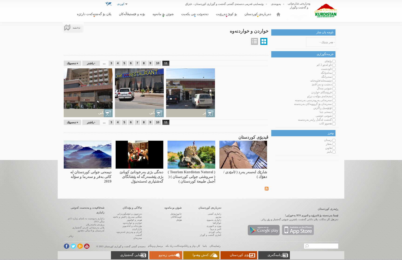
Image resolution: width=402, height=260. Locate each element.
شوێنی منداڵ (324, 88)
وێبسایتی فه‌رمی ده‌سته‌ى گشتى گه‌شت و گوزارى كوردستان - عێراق (224, 4)
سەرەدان (137, 238)
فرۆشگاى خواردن (321, 92)
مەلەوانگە (326, 72)
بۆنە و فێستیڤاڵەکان (132, 14)
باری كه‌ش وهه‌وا (204, 255)
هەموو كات (325, 123)
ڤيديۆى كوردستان (241, 255)
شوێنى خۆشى (324, 115)
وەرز (331, 133)
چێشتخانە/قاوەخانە (321, 80)
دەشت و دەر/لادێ (322, 84)
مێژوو (218, 217)
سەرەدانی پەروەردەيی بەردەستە (313, 100)
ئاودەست (326, 68)
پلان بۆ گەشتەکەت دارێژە (94, 14)
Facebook (66, 246)
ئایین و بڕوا (215, 229)
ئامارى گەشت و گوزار (210, 235)
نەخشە (76, 27)
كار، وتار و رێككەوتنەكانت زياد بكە (182, 245)
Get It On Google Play (264, 230)
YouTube (87, 246)
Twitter (73, 246)
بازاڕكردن (137, 229)
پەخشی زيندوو (168, 255)
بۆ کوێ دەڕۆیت (226, 14)
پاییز (329, 151)
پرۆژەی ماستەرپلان (95, 224)
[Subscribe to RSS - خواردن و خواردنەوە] (266, 188)
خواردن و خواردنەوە (132, 223)
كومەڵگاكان (176, 217)
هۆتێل (179, 220)
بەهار (329, 144)
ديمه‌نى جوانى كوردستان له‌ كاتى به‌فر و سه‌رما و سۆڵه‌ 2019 (90, 176)
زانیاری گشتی (214, 214)
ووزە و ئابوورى (214, 226)
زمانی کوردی (215, 232)
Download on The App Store (298, 230)
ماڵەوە (278, 14)
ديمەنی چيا (326, 111)
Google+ (80, 246)
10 (157, 63)
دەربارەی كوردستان (258, 14)
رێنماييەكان (215, 245)
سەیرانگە (326, 76)
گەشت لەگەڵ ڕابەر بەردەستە (315, 119)
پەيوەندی (276, 4)
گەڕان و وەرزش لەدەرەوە (129, 232)
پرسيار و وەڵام (155, 245)
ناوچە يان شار (325, 32)
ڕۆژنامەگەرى (277, 255)
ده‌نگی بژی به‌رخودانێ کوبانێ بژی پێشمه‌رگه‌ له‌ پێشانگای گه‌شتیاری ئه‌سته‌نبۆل (141, 176)
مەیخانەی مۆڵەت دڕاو (319, 96)
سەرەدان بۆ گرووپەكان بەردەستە (313, 104)
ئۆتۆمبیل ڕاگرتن (322, 108)
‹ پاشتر (91, 63)
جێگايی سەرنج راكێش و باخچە (127, 217)
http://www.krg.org (299, 10)
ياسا (205, 245)
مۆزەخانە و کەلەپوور (132, 226)
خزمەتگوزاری (325, 54)
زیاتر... (70, 235)
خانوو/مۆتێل (176, 214)
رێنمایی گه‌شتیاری (132, 255)
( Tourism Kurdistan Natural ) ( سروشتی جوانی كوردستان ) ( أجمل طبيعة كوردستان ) (191, 176)
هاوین (328, 148)
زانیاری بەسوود (214, 220)
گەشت (138, 235)
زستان (328, 140)
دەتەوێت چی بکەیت (194, 14)
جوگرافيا (217, 223)
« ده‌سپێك (72, 63)
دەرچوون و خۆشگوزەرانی (129, 214)
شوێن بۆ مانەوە (163, 14)
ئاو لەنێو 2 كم (324, 65)
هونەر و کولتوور (134, 220)
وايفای (328, 61)
